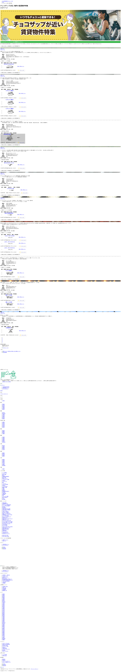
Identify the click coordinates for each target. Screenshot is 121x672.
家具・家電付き (5, 497)
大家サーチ (4, 540)
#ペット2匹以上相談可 (6, 505)
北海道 (3, 400)
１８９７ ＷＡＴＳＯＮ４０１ (9, 247)
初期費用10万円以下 (5, 491)
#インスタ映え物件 (5, 515)
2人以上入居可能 (5, 484)
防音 (3, 495)
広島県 (3, 446)
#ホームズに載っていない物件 (7, 521)
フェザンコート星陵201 (10, 90)
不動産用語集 (4, 648)
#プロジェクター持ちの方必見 (7, 526)
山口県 (3, 449)
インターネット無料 (5, 479)
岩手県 (3, 405)
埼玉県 (3, 415)
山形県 (3, 408)
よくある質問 (4, 654)
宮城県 (3, 407)
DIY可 (3, 498)
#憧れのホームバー (5, 529)
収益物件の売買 (5, 645)
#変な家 (3, 506)
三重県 (3, 433)
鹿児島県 (3, 465)
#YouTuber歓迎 (4, 524)
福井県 (3, 427)
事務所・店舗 (4, 487)
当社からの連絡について (6, 662)
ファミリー (4, 483)
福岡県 (3, 459)
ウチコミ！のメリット (4, 393)
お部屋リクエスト (5, 539)
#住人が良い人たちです (6, 523)
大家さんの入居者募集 (6, 644)
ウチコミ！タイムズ (5, 643)
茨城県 (3, 416)
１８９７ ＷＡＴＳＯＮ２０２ (9, 241)
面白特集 (3, 650)
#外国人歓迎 (4, 502)
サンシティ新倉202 (9, 270)
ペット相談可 (4, 472)
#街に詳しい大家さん (5, 512)
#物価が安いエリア (5, 519)
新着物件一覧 (4, 590)
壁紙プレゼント (5, 478)
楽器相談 (3, 494)
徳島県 (3, 631)
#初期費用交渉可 (5, 503)
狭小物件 (3, 499)
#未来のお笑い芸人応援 (6, 508)
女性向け (3, 480)
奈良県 (3, 621)
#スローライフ (4, 510)
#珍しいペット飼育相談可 (6, 504)
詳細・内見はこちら (20, 66)
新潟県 (3, 425)
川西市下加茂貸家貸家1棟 (8, 213)
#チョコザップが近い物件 (6, 520)
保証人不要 (4, 477)
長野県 (3, 423)
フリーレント (4, 473)
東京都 (3, 412)
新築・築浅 (4, 474)
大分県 (3, 463)
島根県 (3, 447)
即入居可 (3, 492)
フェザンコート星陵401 (10, 108)
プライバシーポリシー (6, 661)
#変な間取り (4, 507)
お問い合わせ (4, 655)
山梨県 (3, 422)
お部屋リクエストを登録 (6, 381)
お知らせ (3, 647)
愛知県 (3, 430)
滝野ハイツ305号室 (9, 302)
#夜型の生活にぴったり (6, 527)
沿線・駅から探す (5, 535)
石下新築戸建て (8, 327)
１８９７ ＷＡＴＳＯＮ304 (9, 235)
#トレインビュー (5, 531)
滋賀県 (3, 620)
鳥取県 (3, 448)
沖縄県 (3, 639)
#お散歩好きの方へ (5, 532)
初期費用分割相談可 (5, 476)
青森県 (3, 404)
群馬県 (3, 418)
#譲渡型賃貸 (4, 530)
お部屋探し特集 (5, 586)
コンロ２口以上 (5, 486)
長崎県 (3, 461)
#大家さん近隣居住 (5, 511)
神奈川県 (3, 413)
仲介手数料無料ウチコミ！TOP (7, 1)
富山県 (3, 426)
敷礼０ (3, 475)
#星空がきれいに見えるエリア (7, 518)
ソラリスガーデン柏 (10, 188)
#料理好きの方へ (5, 517)
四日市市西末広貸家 (7, 134)
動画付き (3, 490)
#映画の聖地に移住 (5, 528)
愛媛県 (3, 628)
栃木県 (3, 417)
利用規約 (3, 660)
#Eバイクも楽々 (5, 525)
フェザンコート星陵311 (10, 99)
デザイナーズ (4, 481)
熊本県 (3, 462)
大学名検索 (4, 588)
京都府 (3, 619)
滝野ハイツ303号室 (9, 295)
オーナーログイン (5, 388)
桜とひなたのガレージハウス (9, 162)
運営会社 (3, 659)
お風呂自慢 (4, 493)
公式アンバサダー (5, 651)
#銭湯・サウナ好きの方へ (6, 513)
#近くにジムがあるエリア (6, 516)
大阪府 (3, 437)
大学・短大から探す (5, 536)
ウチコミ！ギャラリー (6, 649)
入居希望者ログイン (5, 544)
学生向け (3, 485)
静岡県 (3, 431)
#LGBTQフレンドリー (6, 533)
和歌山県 (3, 622)
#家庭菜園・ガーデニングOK (7, 514)
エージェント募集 (5, 646)
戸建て (3, 488)
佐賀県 (3, 460)
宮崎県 (3, 464)
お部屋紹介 (4, 589)
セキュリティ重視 (5, 496)
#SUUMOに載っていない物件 (7, 522)
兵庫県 (3, 438)
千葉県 (3, 414)
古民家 (3, 489)
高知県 (3, 630)
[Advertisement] (60, 361)
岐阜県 (3, 432)
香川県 (3, 629)
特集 (3, 2)
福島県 (3, 409)
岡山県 (3, 445)
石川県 (3, 424)
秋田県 (3, 406)
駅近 (3, 482)
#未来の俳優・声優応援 (6, 509)
